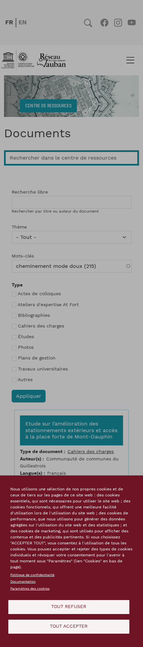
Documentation (23, 581)
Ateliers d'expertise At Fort (48, 305)
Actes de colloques (39, 294)
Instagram (118, 23)
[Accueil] (35, 60)
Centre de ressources (48, 105)
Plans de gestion (37, 358)
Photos (26, 347)
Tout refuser (68, 606)
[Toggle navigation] (130, 60)
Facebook (104, 23)
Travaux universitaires (43, 369)
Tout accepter (68, 626)
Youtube (131, 23)
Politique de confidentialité (32, 575)
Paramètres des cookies (30, 588)
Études (26, 336)
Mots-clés (23, 256)
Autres (25, 379)
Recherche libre (30, 192)
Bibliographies (34, 315)
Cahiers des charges (41, 326)
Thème (19, 227)
